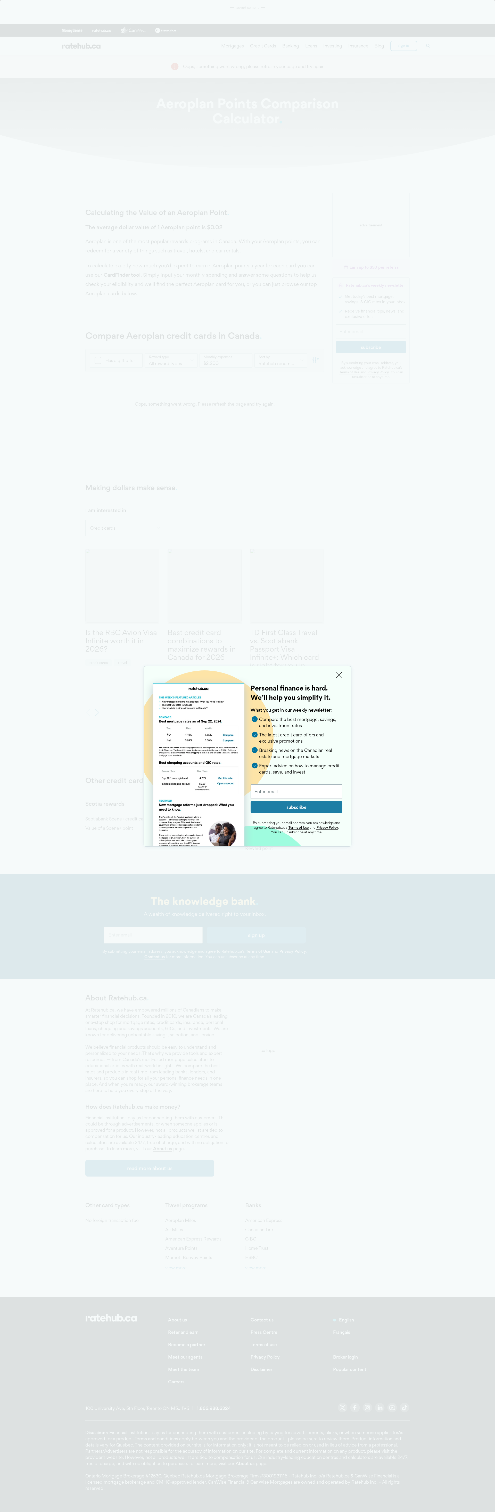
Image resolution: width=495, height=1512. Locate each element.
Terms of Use (298, 827)
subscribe (296, 807)
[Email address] (296, 791)
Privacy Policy (327, 827)
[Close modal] (339, 675)
